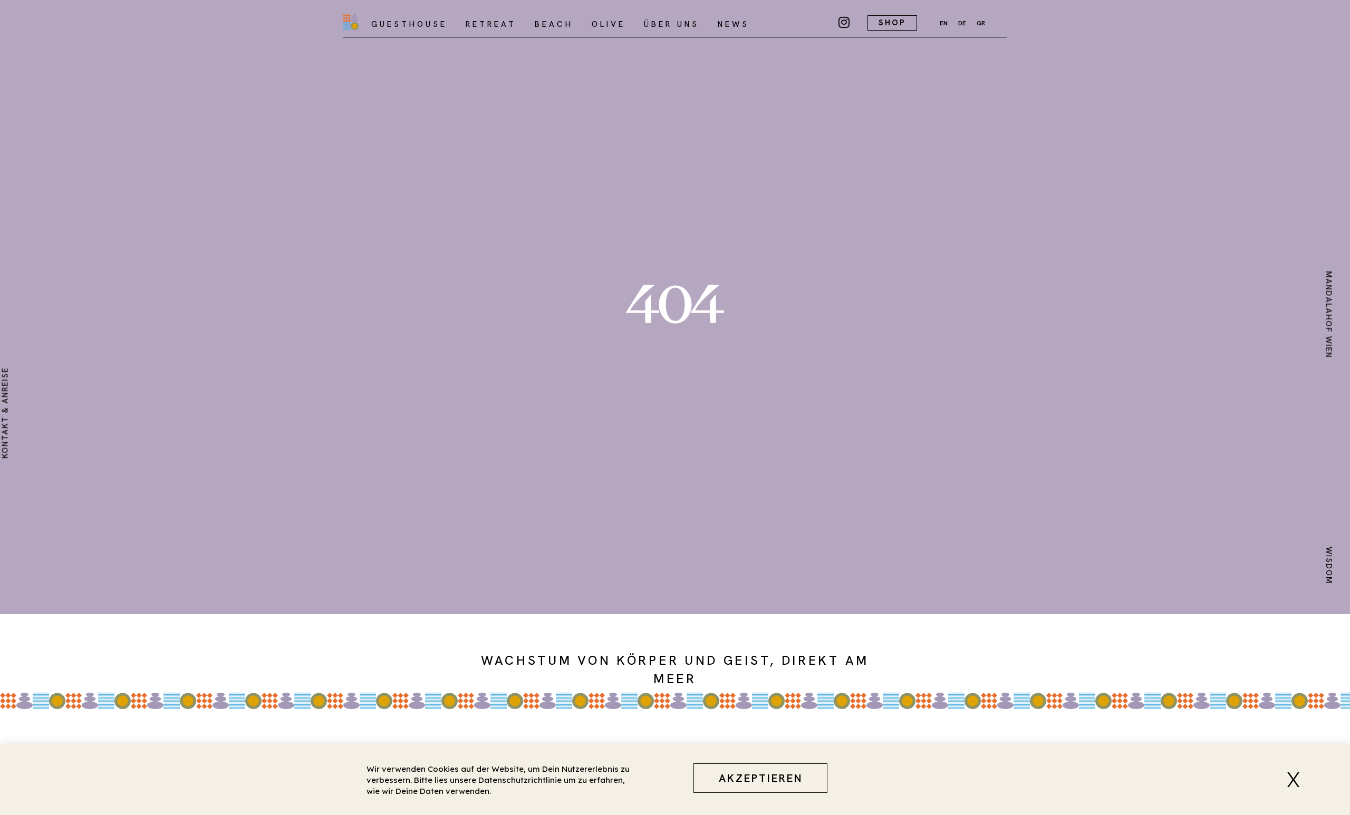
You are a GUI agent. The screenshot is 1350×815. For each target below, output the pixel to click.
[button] (1297, 779)
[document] (675, 407)
